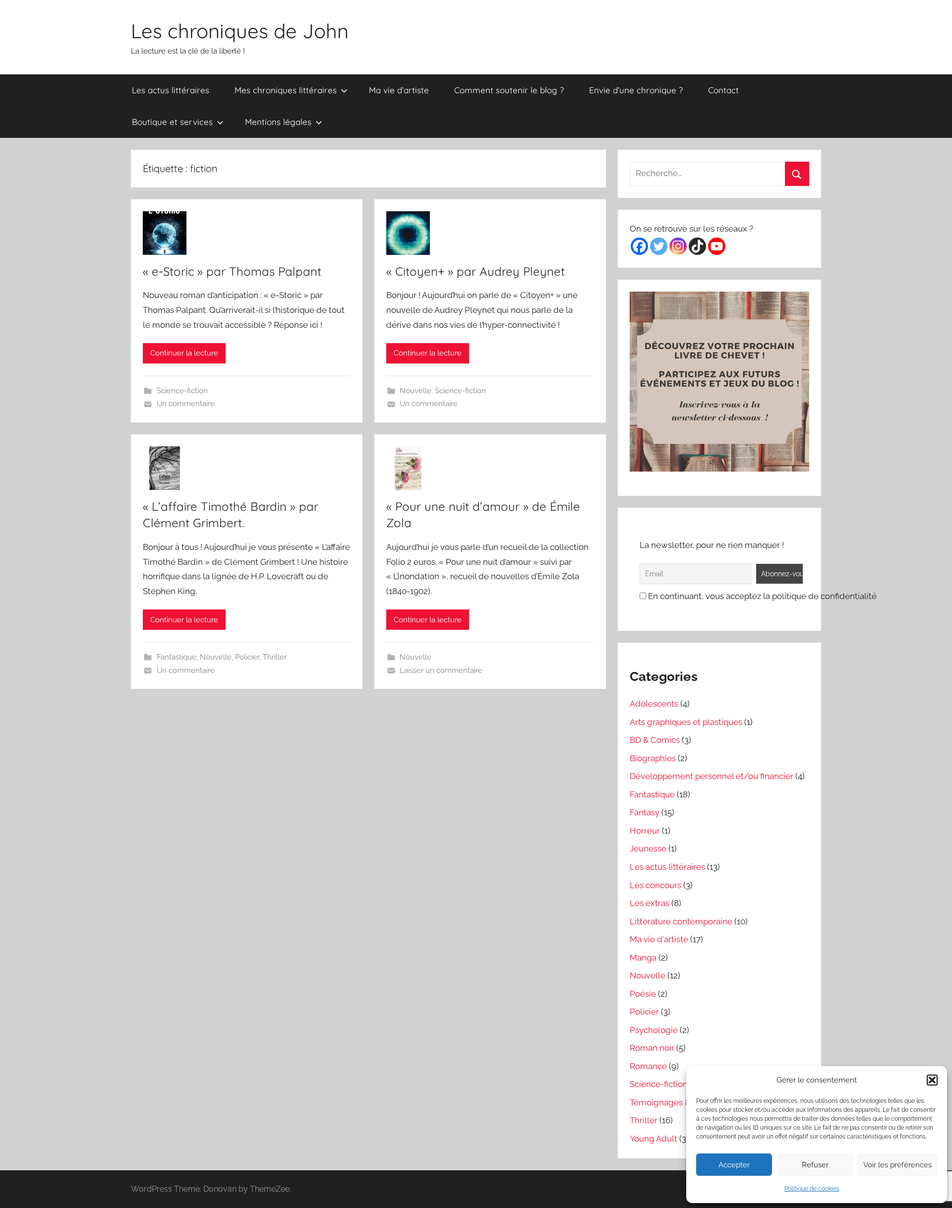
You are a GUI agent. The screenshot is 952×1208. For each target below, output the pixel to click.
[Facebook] (639, 246)
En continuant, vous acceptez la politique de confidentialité (761, 596)
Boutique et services (172, 122)
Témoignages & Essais (672, 1102)
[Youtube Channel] (716, 246)
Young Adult (653, 1139)
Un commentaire (186, 403)
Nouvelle (415, 390)
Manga (643, 958)
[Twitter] (658, 246)
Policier (247, 657)
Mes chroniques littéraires (286, 90)
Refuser (815, 1164)
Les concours (655, 885)
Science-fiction (182, 390)
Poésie (643, 994)
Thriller (275, 657)
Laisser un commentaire (441, 670)
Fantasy (644, 812)
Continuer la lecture (184, 353)
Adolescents (654, 704)
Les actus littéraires (170, 90)
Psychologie (654, 1030)
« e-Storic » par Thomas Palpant (232, 271)
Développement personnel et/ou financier (711, 776)
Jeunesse (648, 848)
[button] (932, 1080)
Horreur (645, 831)
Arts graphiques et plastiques (686, 722)
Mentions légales (278, 122)
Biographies (653, 758)
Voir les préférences (897, 1164)
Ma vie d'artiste (659, 939)
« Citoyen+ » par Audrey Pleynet (475, 271)
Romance (648, 1066)
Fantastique (176, 657)
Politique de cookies (811, 1188)
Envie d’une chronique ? (636, 90)
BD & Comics (655, 740)
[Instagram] (678, 246)
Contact (723, 90)
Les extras (649, 903)
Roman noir (652, 1048)
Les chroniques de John (240, 30)
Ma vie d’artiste (399, 90)
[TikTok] (697, 246)
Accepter (734, 1164)
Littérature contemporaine (681, 921)
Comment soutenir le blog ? (509, 90)
